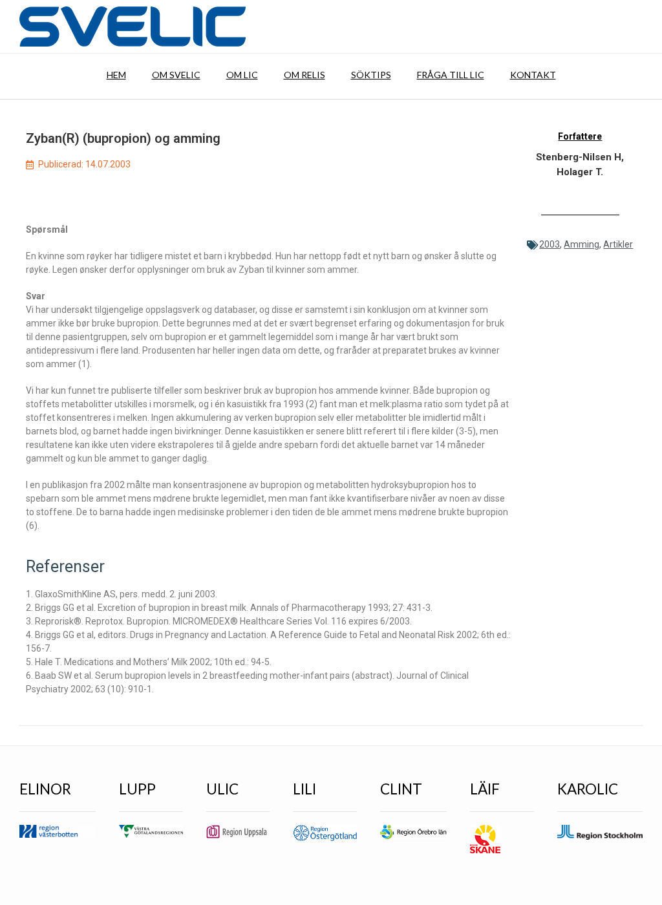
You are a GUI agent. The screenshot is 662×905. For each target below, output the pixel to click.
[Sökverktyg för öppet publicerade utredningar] (132, 26)
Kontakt (533, 74)
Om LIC (242, 74)
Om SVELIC (176, 74)
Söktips (371, 74)
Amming (581, 244)
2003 (549, 244)
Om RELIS (304, 74)
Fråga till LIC (450, 74)
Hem (116, 74)
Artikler (618, 244)
